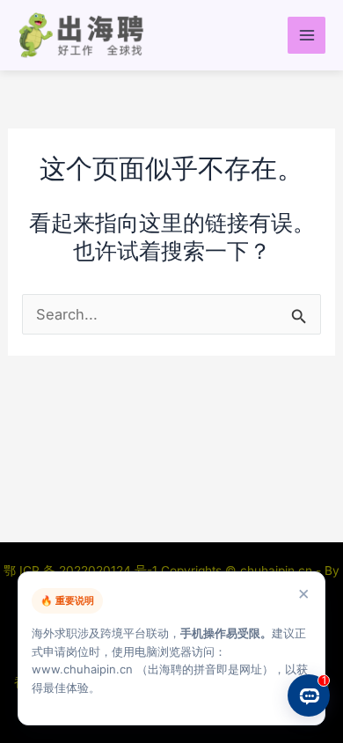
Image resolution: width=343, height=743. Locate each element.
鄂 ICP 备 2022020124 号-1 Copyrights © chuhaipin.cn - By (171, 570)
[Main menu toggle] (306, 36)
